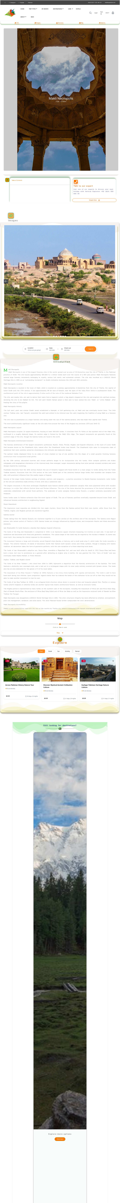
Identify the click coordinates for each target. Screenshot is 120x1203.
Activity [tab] (67, 651)
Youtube (22, 2)
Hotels (78, 9)
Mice (32, 17)
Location (30, 348)
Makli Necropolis (61, 98)
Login (96, 13)
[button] (113, 13)
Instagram (12, 2)
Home (22, 9)
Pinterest (30, 2)
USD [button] (107, 13)
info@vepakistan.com (110, 2)
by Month (45, 9)
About (22, 17)
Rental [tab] (77, 651)
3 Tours (63, 101)
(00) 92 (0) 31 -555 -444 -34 (94, 2)
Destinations (57, 9)
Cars (69, 9)
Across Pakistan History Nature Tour (19, 685)
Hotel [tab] (50, 651)
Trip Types (32, 9)
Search (91, 349)
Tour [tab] (41, 651)
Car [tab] (58, 651)
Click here (60, 1139)
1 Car (57, 101)
